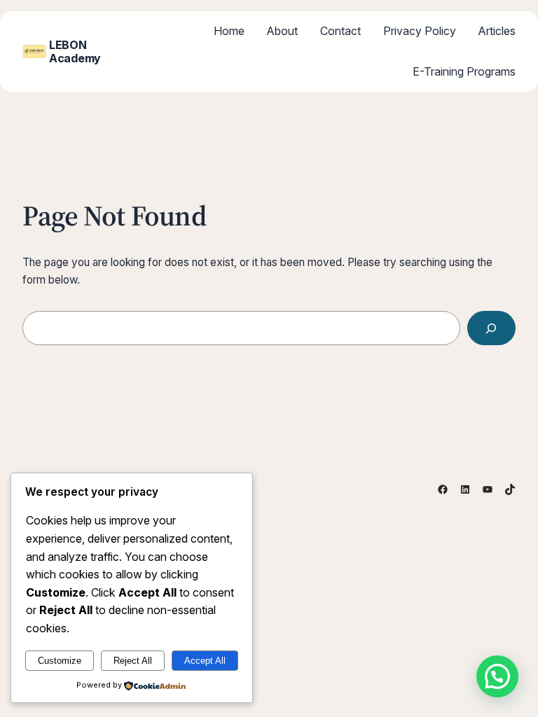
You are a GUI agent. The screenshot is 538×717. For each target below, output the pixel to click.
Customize (59, 660)
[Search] (491, 328)
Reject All (132, 660)
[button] (497, 676)
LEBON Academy (75, 51)
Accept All (205, 660)
